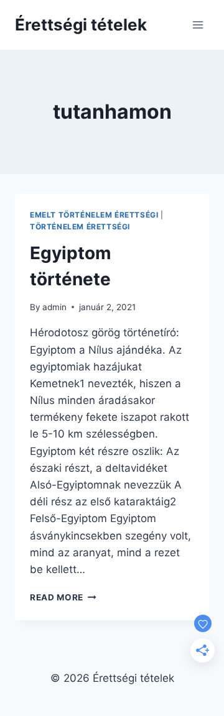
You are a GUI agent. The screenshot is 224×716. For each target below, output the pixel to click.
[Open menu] (197, 24)
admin (54, 307)
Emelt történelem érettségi (94, 214)
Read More (63, 597)
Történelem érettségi (80, 226)
